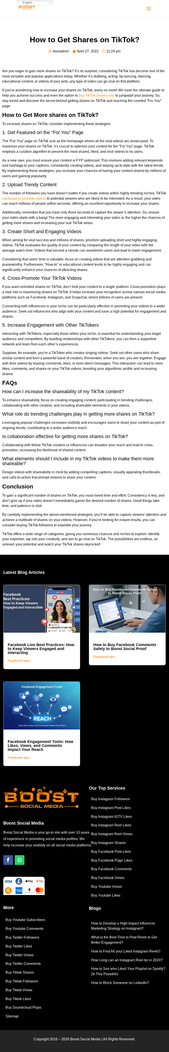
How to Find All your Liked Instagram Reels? (125, 951)
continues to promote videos (24, 198)
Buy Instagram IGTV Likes (111, 816)
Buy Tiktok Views (19, 990)
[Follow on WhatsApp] (19, 860)
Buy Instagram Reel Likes (111, 825)
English (27, 2)
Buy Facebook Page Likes (111, 860)
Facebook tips (18, 660)
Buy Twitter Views (19, 955)
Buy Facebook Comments (111, 869)
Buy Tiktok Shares (20, 972)
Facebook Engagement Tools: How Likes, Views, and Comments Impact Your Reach (40, 745)
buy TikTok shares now (96, 95)
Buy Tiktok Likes (18, 999)
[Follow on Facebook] (8, 860)
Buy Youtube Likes (105, 895)
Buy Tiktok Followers (22, 981)
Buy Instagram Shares (108, 843)
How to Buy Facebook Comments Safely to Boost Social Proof (124, 647)
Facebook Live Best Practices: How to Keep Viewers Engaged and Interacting (41, 649)
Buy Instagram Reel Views (111, 834)
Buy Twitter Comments (23, 963)
